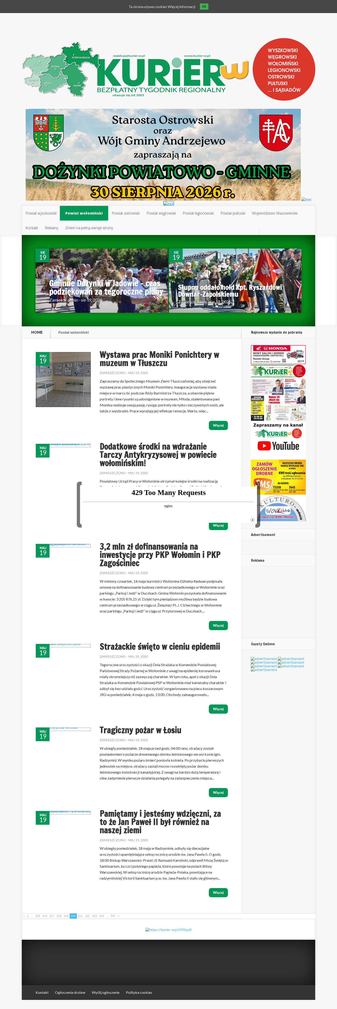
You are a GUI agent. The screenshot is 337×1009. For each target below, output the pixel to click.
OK (204, 6)
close (252, 520)
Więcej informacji (181, 6)
